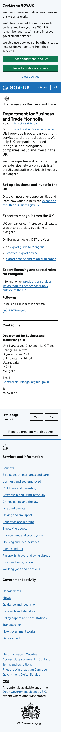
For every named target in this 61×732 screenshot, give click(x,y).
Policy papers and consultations (25, 618)
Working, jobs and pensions (21, 569)
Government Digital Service (21, 674)
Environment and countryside (23, 535)
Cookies (31, 654)
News (7, 598)
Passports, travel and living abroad (26, 555)
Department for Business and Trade (33, 129)
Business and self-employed (22, 481)
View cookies (30, 76)
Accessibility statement (19, 659)
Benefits (8, 468)
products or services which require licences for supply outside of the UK (27, 286)
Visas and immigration (18, 562)
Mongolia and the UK (25, 123)
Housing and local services (21, 542)
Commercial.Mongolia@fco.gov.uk (26, 382)
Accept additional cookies (30, 59)
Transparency (12, 625)
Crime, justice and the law (20, 502)
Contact (44, 659)
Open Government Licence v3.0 (24, 692)
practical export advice (22, 253)
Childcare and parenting (19, 488)
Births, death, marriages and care (26, 475)
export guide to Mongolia (27, 247)
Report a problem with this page (30, 432)
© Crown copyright (30, 723)
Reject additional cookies (30, 68)
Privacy (18, 654)
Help (6, 654)
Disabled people (14, 508)
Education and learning (18, 522)
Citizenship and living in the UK (24, 495)
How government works (19, 631)
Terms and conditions (17, 664)
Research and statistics (19, 611)
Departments (12, 591)
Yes (38, 417)
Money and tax (13, 549)
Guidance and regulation (19, 604)
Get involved (11, 638)
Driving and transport (17, 515)
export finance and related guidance (31, 259)
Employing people (15, 528)
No (54, 417)
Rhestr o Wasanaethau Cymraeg (25, 669)
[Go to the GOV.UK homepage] (16, 87)
